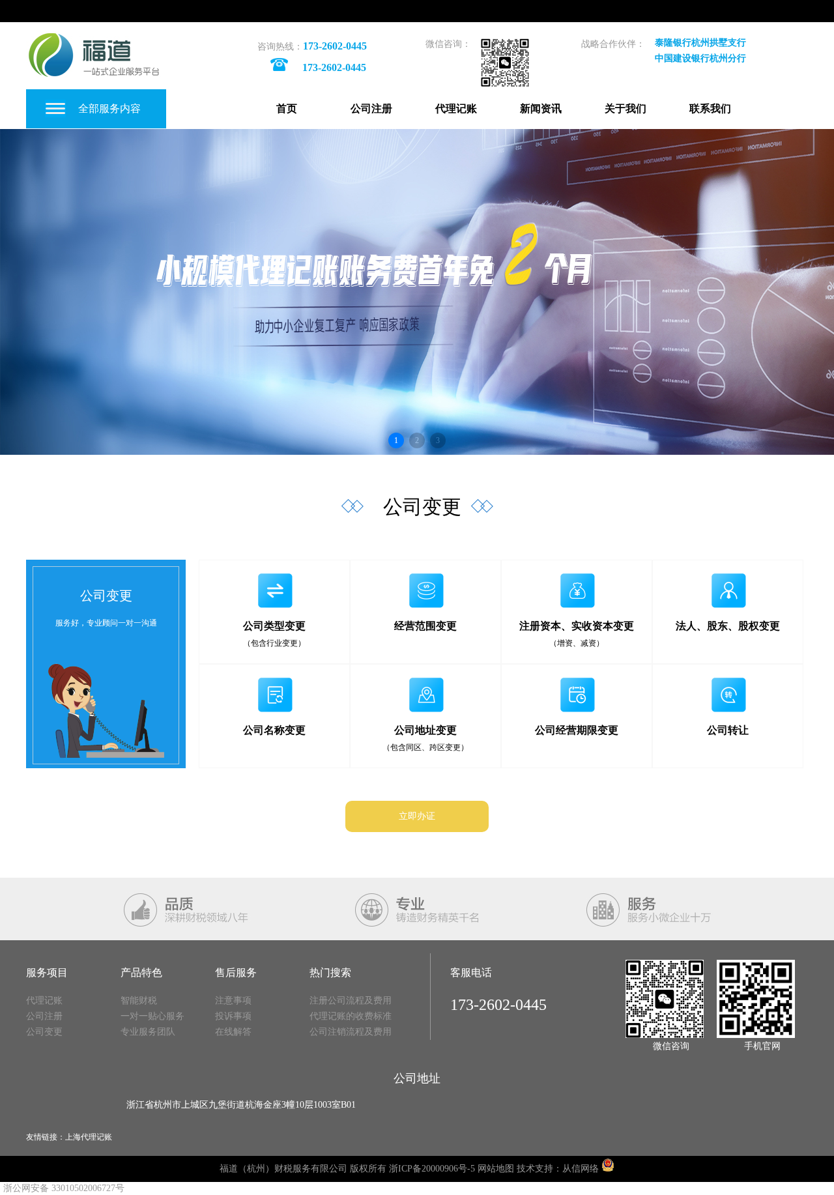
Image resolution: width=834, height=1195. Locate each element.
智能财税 (139, 1000)
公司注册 (371, 108)
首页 (286, 108)
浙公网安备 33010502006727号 (63, 1188)
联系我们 (710, 108)
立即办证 (417, 816)
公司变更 (44, 1032)
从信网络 (580, 1168)
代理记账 (456, 108)
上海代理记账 (88, 1137)
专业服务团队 (148, 1032)
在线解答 (233, 1032)
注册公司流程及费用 (350, 1000)
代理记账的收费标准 (350, 1016)
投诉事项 (233, 1016)
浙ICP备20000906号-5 (432, 1168)
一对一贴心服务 (152, 1016)
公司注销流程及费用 (350, 1032)
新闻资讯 (541, 108)
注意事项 (233, 1000)
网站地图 (496, 1168)
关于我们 (625, 108)
